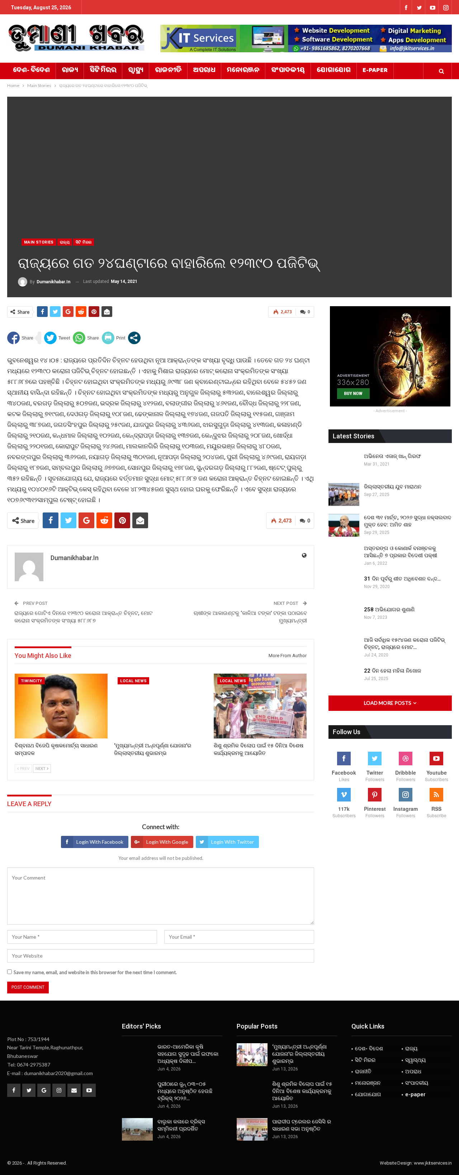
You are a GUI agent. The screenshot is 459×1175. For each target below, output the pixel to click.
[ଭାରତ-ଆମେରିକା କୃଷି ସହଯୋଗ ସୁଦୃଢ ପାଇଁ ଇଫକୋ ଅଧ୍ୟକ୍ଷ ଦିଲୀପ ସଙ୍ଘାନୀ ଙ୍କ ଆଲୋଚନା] (137, 1054)
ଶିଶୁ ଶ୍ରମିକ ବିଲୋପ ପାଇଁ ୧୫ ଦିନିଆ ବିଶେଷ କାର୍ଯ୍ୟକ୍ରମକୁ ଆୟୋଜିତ (302, 1091)
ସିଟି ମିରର (103, 70)
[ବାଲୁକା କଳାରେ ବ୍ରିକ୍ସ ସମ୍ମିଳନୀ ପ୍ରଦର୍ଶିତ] (137, 1129)
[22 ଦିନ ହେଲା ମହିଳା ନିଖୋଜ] (343, 678)
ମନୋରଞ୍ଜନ (243, 70)
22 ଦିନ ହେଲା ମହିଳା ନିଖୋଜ (392, 671)
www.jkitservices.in (433, 1163)
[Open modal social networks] (134, 338)
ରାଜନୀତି (168, 70)
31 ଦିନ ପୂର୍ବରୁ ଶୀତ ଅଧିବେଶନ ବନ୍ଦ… (402, 579)
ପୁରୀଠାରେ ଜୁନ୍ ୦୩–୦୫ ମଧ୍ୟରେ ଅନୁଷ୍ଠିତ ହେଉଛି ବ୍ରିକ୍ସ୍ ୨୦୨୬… (185, 1091)
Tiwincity (31, 681)
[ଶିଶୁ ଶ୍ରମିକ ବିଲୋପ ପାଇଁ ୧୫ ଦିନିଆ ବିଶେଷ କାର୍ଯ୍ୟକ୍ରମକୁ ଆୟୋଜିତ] (260, 706)
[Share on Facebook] (20, 338)
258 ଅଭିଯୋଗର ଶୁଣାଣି (389, 609)
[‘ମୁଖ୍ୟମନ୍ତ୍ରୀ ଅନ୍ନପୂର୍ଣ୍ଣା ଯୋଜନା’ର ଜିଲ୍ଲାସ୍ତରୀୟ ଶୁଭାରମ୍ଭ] (160, 706)
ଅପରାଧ (204, 70)
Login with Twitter (232, 842)
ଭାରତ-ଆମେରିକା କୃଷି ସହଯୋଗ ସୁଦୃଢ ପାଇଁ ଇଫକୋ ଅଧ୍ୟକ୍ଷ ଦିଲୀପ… (187, 1054)
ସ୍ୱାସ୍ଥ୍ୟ (135, 70)
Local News (133, 681)
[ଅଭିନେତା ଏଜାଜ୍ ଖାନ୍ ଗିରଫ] (343, 464)
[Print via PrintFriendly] (113, 338)
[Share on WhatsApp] (86, 338)
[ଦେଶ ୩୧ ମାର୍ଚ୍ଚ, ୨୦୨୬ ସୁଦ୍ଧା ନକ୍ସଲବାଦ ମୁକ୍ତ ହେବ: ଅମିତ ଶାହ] (343, 525)
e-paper (375, 70)
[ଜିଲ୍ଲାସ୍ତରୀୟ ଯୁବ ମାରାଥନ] (343, 494)
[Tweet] (57, 338)
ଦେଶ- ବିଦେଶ (31, 70)
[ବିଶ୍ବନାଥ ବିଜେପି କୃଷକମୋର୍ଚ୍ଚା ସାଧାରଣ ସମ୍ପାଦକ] (61, 706)
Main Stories (39, 242)
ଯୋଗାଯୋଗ (334, 70)
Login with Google (167, 842)
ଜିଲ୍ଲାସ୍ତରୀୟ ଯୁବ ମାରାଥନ (392, 486)
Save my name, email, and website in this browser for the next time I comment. (95, 972)
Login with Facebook (99, 842)
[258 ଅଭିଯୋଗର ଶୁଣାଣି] (343, 617)
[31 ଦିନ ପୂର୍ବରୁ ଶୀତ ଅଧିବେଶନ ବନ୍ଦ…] (343, 586)
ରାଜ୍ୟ (70, 70)
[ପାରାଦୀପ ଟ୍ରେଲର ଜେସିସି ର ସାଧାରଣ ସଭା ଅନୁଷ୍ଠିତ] (252, 1129)
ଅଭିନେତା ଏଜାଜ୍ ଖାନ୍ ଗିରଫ (392, 456)
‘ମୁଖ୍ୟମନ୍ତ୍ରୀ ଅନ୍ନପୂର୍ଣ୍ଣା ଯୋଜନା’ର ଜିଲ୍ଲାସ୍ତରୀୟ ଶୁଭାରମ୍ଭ (299, 1054)
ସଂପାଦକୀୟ (288, 70)
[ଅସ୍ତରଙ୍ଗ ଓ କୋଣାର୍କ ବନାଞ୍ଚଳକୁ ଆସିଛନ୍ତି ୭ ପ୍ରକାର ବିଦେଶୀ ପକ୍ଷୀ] (343, 556)
